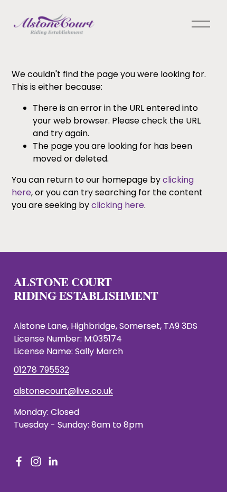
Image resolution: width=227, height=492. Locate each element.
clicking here (117, 205)
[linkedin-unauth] (53, 461)
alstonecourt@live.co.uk (63, 391)
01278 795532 (41, 370)
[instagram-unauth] (36, 461)
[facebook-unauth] (19, 461)
